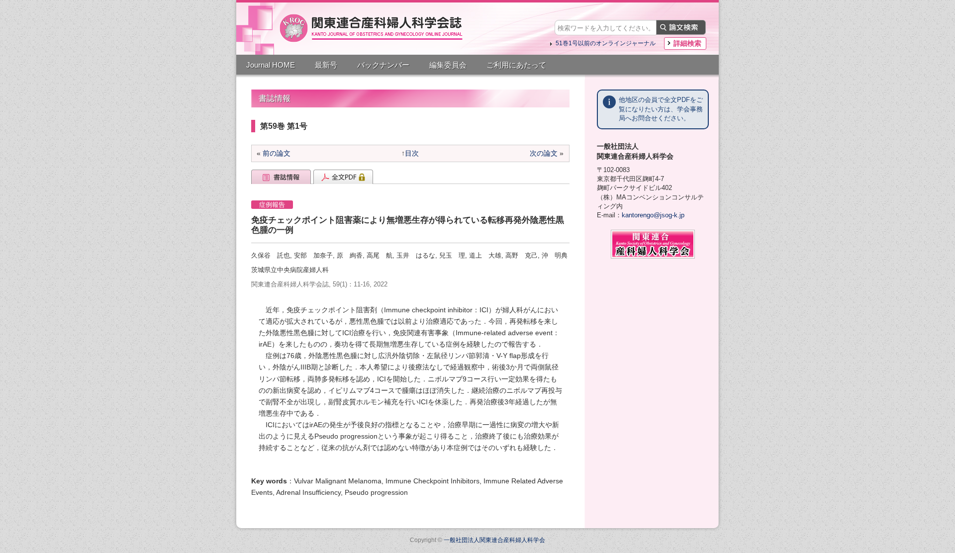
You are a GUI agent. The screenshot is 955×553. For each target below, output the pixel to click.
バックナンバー (383, 65)
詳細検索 (687, 43)
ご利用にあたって (516, 65)
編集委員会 (448, 65)
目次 (412, 153)
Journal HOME (270, 65)
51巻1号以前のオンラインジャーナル (606, 43)
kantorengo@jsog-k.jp (653, 215)
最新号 (326, 65)
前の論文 (276, 153)
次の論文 (544, 153)
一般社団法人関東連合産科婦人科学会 (494, 540)
